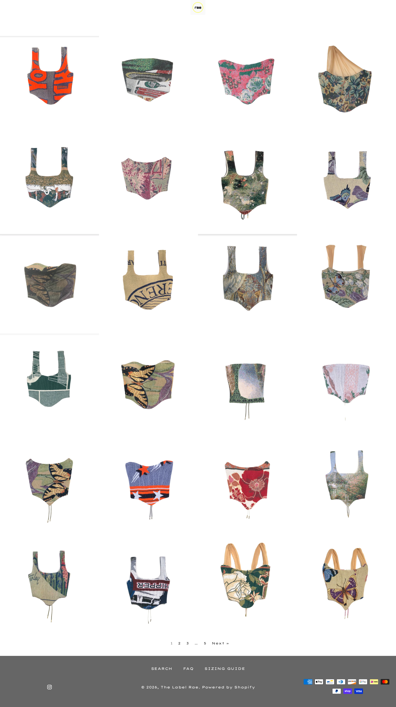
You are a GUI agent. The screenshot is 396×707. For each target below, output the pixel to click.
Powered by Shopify (228, 687)
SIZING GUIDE (224, 668)
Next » (220, 643)
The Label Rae (179, 687)
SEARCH (162, 668)
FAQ (188, 668)
